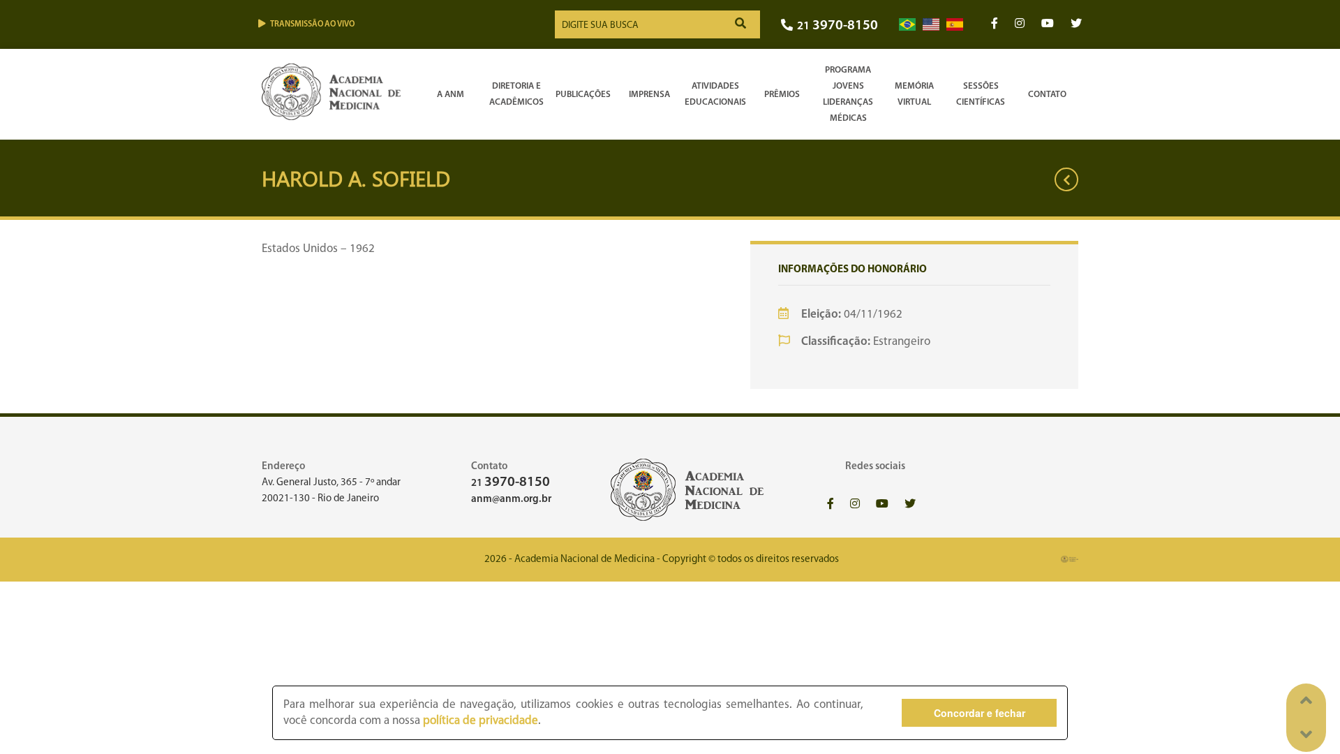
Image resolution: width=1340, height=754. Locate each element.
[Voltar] (1066, 179)
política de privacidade (480, 721)
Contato (1047, 94)
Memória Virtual (914, 94)
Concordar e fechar (979, 713)
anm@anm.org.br (511, 499)
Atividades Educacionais (715, 94)
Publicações (583, 94)
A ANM (450, 94)
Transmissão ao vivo (312, 24)
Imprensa (649, 94)
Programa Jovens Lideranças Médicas (848, 94)
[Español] (954, 25)
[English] (931, 25)
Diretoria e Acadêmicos (516, 94)
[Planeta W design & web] (1069, 559)
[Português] (907, 25)
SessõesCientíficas (980, 94)
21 (837, 26)
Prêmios (782, 94)
